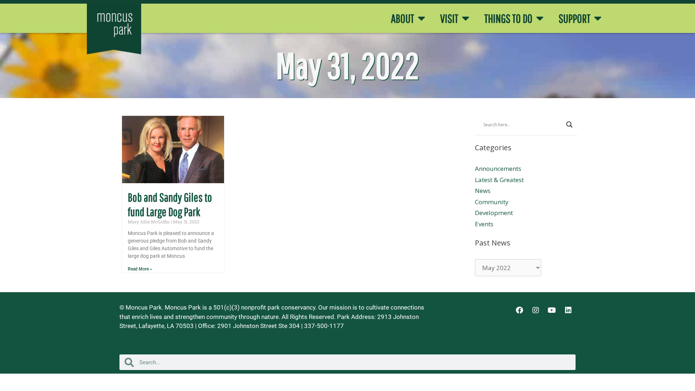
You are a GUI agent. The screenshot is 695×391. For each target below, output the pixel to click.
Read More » (140, 269)
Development (494, 213)
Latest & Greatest (499, 180)
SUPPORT (574, 18)
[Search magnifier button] (569, 124)
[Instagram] (535, 310)
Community (492, 202)
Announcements (498, 168)
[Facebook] (519, 310)
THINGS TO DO (508, 18)
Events (484, 224)
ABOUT (402, 18)
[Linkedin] (568, 310)
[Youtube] (552, 310)
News (482, 190)
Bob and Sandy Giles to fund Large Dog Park (170, 204)
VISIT (449, 18)
